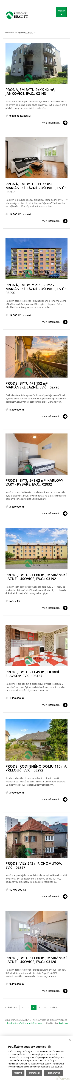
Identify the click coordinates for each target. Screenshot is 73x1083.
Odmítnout (34, 1073)
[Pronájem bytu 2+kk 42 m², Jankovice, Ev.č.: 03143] (36, 63)
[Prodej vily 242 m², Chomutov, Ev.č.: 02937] (36, 837)
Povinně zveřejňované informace (24, 1023)
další (52, 1007)
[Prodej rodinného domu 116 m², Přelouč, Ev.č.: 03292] (36, 740)
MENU (61, 10)
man (63, 1023)
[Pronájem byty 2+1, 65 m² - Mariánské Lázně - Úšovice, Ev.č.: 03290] (36, 259)
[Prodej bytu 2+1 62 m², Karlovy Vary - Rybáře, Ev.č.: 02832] (36, 454)
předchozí (11, 1007)
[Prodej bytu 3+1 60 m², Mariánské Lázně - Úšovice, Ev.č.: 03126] (36, 931)
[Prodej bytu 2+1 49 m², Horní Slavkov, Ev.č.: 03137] (36, 645)
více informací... (51, 122)
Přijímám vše (53, 1073)
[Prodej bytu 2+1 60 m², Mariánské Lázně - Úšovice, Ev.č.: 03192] (36, 548)
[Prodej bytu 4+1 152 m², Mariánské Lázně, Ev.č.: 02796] (36, 357)
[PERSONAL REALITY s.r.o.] (17, 15)
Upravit (18, 1073)
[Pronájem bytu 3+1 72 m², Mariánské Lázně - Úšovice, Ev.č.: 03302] (36, 158)
